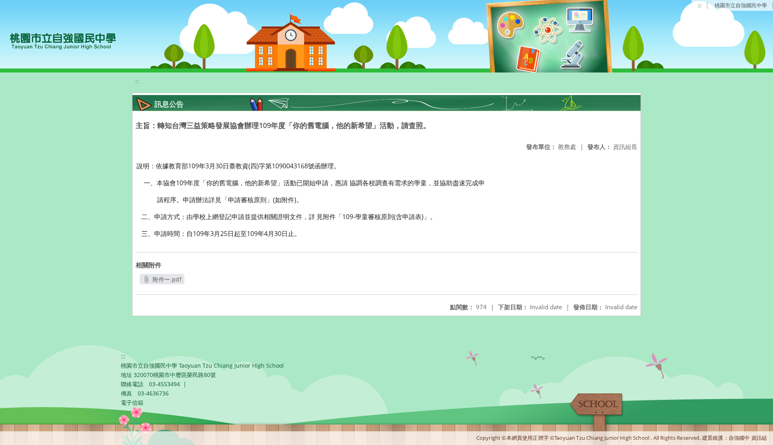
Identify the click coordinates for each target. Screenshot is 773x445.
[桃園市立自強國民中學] (59, 40)
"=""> (538, 358)
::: (699, 5)
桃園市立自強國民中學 (741, 5)
